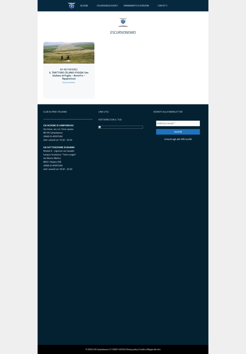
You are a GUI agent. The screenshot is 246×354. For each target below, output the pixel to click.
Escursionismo (123, 32)
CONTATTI (162, 5)
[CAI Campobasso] (71, 5)
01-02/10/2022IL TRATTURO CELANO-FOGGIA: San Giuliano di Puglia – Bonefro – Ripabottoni (68, 74)
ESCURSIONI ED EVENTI (107, 5)
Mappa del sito (154, 349)
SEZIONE (84, 5)
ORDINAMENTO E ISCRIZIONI (136, 5)
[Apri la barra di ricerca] (174, 5)
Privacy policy (132, 349)
